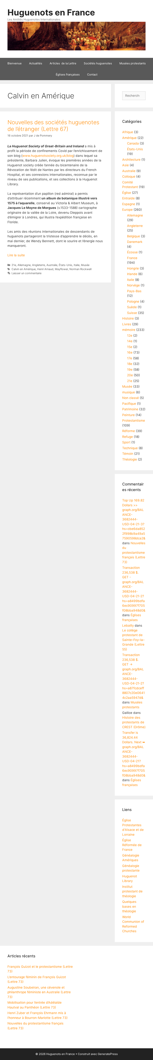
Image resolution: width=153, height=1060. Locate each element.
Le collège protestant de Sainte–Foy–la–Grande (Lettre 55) (133, 639)
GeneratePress (108, 1054)
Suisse (132, 313)
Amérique (129, 138)
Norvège (133, 285)
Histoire (128, 318)
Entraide (128, 198)
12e (129, 335)
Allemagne (24, 265)
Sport (126, 442)
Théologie (129, 459)
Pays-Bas (134, 291)
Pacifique (129, 403)
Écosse (132, 252)
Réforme (128, 431)
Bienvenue (14, 63)
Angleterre (38, 265)
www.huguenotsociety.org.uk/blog (48, 156)
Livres (126, 324)
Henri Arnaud (45, 269)
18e (129, 364)
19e (129, 369)
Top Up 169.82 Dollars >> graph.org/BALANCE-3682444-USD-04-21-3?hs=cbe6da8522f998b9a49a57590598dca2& (133, 519)
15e (129, 347)
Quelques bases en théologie (129, 906)
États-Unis (65, 265)
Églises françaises (68, 74)
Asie (125, 165)
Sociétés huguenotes (98, 63)
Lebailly (128, 625)
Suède (132, 307)
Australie (51, 265)
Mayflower (61, 269)
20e (130, 375)
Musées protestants (132, 63)
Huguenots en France (51, 12)
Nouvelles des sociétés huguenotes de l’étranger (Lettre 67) (53, 125)
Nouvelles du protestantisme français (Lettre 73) (133, 552)
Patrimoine (130, 409)
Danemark (134, 242)
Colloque (128, 176)
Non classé (130, 398)
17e (129, 358)
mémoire (128, 330)
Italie (76, 265)
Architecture (131, 159)
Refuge (127, 437)
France (132, 258)
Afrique (127, 132)
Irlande (132, 274)
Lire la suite (16, 255)
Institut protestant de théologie (132, 891)
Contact (92, 74)
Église (126, 193)
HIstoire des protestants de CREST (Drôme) (134, 722)
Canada (133, 143)
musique (128, 392)
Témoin (127, 454)
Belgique (133, 236)
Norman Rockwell (80, 269)
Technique (130, 448)
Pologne (133, 301)
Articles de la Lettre (63, 63)
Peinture (128, 415)
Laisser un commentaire (26, 273)
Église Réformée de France (132, 844)
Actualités (35, 63)
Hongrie (133, 268)
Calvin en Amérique (24, 269)
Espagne (128, 204)
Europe (127, 209)
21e (14, 265)
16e (129, 352)
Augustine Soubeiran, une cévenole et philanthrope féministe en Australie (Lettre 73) (39, 992)
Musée (85, 265)
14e (129, 341)
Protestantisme (133, 420)
